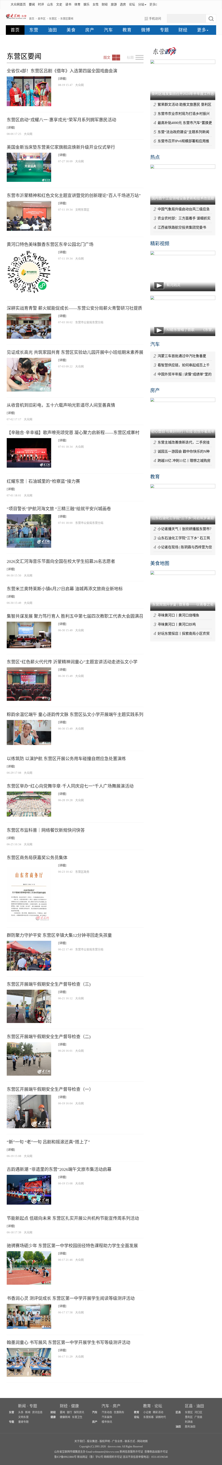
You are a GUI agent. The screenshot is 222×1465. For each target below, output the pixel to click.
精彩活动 (158, 1412)
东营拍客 (148, 1417)
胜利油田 (190, 1426)
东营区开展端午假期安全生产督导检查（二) (49, 1036)
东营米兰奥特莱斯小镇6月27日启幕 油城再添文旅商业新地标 (65, 588)
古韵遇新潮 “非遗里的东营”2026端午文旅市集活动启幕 (59, 1169)
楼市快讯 (107, 1421)
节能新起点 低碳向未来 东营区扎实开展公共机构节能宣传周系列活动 (73, 1218)
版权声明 (105, 1441)
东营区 (53, 18)
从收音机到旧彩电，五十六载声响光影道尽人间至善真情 (61, 405)
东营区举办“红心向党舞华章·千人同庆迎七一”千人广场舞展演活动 (70, 786)
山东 (50, 4)
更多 (152, 4)
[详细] (62, 78)
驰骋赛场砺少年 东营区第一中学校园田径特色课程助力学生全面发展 (72, 1245)
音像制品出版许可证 (156, 1451)
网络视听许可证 (113, 1456)
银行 (69, 1412)
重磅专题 (23, 1421)
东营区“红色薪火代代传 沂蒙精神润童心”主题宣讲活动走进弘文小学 (72, 662)
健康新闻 (65, 1417)
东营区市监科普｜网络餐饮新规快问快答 (46, 830)
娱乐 (86, 4)
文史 (59, 4)
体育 (77, 4)
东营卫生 (77, 1417)
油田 (52, 30)
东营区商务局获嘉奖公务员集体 (37, 857)
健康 (75, 1406)
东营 (33, 30)
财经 (105, 4)
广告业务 (117, 1441)
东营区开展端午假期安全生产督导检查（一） (50, 1089)
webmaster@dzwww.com (106, 1451)
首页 (31, 18)
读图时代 (160, 1417)
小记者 (147, 1412)
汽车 (108, 30)
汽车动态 (107, 1412)
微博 (145, 30)
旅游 (114, 4)
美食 (71, 30)
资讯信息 (37, 1412)
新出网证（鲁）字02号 (90, 1456)
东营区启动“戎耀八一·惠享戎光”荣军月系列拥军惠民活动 (61, 119)
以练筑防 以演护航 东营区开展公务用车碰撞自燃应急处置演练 (66, 758)
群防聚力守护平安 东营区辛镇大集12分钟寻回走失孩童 (59, 935)
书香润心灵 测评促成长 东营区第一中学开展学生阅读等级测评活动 (71, 1298)
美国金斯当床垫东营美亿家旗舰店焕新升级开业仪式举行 (61, 147)
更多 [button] (201, 30)
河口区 (198, 1412)
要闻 (32, 4)
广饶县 (198, 1417)
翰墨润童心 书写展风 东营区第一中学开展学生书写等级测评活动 (68, 1342)
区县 (189, 1406)
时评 (41, 4)
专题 (164, 30)
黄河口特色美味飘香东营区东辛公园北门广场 (50, 244)
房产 (89, 30)
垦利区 (189, 1417)
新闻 (22, 1406)
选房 (123, 4)
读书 (68, 4)
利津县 (189, 1421)
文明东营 (23, 1417)
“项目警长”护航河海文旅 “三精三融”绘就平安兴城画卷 (59, 508)
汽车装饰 (107, 1417)
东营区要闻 (66, 18)
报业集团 (92, 1441)
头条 (20, 1412)
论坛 (132, 4)
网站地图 (142, 1441)
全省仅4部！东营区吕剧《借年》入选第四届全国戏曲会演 (62, 71)
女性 (96, 4)
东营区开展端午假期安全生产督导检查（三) (49, 984)
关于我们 (79, 1441)
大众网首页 (18, 4)
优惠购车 (119, 1412)
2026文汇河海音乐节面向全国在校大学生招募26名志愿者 (61, 561)
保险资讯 (79, 1412)
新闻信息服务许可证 (131, 1451)
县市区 (42, 18)
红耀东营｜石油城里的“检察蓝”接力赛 (43, 481)
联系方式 (130, 1441)
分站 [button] (141, 4)
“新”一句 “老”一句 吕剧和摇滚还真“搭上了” (48, 1142)
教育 (127, 30)
